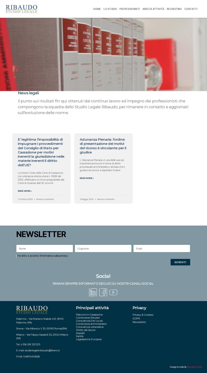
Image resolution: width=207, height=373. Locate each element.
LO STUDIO (110, 9)
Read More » (25, 191)
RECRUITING (174, 9)
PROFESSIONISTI (130, 9)
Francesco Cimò (194, 367)
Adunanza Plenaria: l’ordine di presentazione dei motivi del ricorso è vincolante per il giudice (103, 145)
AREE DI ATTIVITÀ (153, 9)
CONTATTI (190, 9)
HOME (97, 9)
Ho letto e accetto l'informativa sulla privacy (42, 255)
